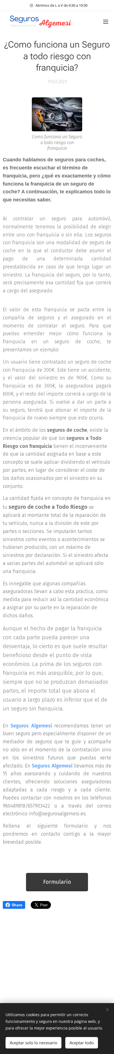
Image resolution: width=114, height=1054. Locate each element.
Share (17, 905)
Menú (105, 21)
